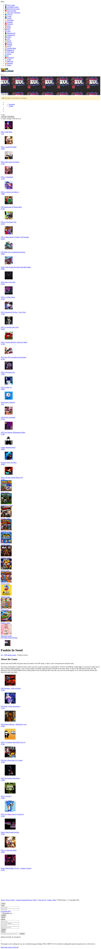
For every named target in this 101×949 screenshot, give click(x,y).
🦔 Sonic (8, 26)
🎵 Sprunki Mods (10, 48)
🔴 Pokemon (9, 24)
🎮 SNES (8, 37)
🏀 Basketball (9, 58)
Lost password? (6, 911)
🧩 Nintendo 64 (10, 35)
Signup (4, 929)
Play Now (4, 94)
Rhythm (14, 637)
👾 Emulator (9, 22)
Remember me (7, 913)
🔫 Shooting (9, 63)
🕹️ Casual (8, 16)
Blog (54, 900)
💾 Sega (7, 29)
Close (3, 903)
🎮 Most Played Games (12, 9)
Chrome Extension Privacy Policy (26, 900)
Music (10, 637)
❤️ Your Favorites (10, 11)
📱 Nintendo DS (10, 33)
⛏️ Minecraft (9, 61)
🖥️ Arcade (8, 18)
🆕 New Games (10, 5)
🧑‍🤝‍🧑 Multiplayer (9, 50)
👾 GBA (8, 31)
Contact (49, 900)
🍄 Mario (8, 27)
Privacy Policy (10, 900)
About (3, 900)
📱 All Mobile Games (12, 7)
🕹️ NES (7, 39)
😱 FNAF (8, 46)
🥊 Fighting (8, 44)
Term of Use (42, 900)
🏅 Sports (8, 65)
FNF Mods (4, 637)
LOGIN (4, 915)
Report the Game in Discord (9, 947)
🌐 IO (7, 56)
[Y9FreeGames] (7, 71)
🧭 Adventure (9, 20)
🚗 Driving (8, 42)
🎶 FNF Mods (9, 52)
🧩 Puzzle (8, 41)
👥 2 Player (8, 14)
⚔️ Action (8, 59)
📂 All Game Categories (12, 12)
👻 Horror (8, 54)
